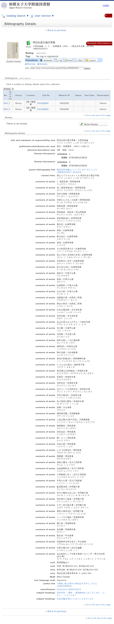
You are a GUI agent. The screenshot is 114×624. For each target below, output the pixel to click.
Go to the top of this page (98, 115)
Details (43, 64)
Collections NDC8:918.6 (69, 589)
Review (31, 64)
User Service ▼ (44, 15)
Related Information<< (99, 43)
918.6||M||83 (43, 103)
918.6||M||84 (43, 109)
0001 (5, 103)
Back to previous (57, 30)
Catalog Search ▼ (17, 15)
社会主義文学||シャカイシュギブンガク (75, 599)
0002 (5, 109)
